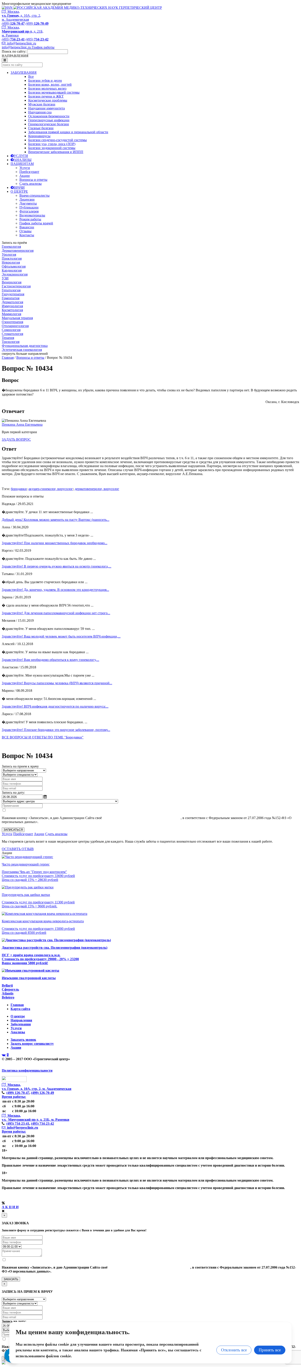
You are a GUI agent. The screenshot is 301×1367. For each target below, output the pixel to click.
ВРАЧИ (19, 187)
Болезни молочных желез (47, 88)
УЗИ (5, 278)
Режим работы (30, 219)
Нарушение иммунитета (46, 108)
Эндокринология (15, 274)
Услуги (24, 168)
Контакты (26, 235)
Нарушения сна (40, 112)
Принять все (270, 1350)
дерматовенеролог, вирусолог (97, 489)
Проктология (12, 258)
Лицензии (27, 199)
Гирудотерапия (13, 294)
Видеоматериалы (32, 215)
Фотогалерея (29, 211)
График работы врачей (36, 223)
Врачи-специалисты (34, 195)
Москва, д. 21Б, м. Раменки (22, 31)
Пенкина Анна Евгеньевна (22, 424)
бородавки (19, 489)
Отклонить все (234, 1350)
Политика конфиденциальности (27, 1070)
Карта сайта (20, 1009)
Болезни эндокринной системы (51, 148)
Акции (24, 176)
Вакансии (26, 227)
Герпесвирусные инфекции (48, 120)
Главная (8, 357)
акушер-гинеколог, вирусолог (50, 489)
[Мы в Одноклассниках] (7, 1055)
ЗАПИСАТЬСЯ (13, 829)
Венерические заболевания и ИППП (55, 152)
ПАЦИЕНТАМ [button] (22, 164)
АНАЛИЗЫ (23, 160)
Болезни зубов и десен (45, 80)
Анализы (18, 1032)
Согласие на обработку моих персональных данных (142, 818)
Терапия (8, 338)
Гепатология (11, 290)
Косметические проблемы (47, 100)
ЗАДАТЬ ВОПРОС (16, 439)
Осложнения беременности (48, 116)
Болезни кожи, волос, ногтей (50, 84)
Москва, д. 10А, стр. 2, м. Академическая (21, 15)
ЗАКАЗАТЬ (11, 1279)
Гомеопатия (10, 298)
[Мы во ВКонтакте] (4, 1055)
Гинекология (11, 246)
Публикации (29, 207)
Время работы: (14, 1097)
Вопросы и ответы (33, 179)
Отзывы (25, 231)
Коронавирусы (39, 136)
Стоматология (12, 334)
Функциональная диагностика (25, 346)
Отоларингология (15, 326)
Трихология (10, 342)
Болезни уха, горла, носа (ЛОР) (51, 144)
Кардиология (12, 270)
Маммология (11, 314)
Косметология (12, 310)
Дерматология (12, 302)
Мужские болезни (41, 104)
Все (31, 76)
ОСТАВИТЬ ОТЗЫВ (18, 849)
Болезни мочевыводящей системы (54, 92)
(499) (17, 1093)
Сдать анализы (30, 183)
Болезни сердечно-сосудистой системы (57, 140)
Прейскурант (29, 172)
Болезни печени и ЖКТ (46, 96)
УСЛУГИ (21, 156)
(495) (17, 1123)
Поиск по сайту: (14, 51)
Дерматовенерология (17, 250)
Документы (28, 203)
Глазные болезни (41, 128)
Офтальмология (14, 266)
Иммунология (12, 306)
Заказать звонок (23, 1039)
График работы (43, 47)
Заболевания (21, 1024)
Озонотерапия (12, 322)
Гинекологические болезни (48, 124)
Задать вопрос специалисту (32, 1043)
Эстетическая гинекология (22, 349)
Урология (9, 254)
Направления (21, 1020)
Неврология (11, 262)
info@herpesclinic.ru (20, 43)
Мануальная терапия (17, 318)
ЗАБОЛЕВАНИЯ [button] (24, 72)
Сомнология (11, 330)
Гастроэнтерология (16, 286)
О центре (18, 1016)
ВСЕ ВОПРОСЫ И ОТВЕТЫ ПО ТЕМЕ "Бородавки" (43, 737)
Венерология (11, 282)
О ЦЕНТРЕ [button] (19, 191)
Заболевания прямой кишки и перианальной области (68, 132)
